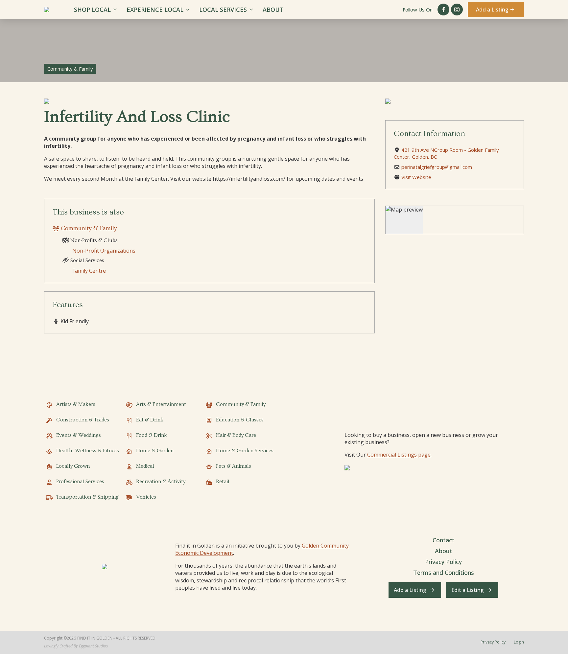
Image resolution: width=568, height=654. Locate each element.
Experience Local (155, 9)
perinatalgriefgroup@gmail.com (436, 167)
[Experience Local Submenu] (188, 9)
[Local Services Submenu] (252, 9)
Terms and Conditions (443, 572)
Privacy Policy (443, 562)
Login (519, 642)
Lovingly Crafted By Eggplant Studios (76, 646)
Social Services (86, 260)
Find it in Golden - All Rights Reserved (116, 638)
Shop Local (92, 9)
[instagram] (457, 9)
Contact (444, 540)
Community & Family (89, 228)
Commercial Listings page (399, 454)
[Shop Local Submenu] (116, 9)
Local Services (223, 9)
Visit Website (416, 177)
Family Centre (89, 270)
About (273, 9)
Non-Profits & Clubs (93, 240)
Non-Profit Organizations (103, 250)
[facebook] (443, 9)
